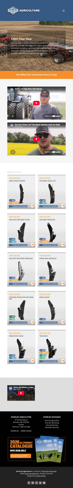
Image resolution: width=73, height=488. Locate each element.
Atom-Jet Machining (52, 423)
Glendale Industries (52, 427)
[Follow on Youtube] (44, 482)
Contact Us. (15, 431)
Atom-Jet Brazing (52, 425)
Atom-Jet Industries (49, 471)
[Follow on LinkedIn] (40, 482)
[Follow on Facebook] (28, 482)
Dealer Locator (26, 431)
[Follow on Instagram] (32, 482)
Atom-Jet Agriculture (52, 420)
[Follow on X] (36, 482)
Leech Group (41, 476)
